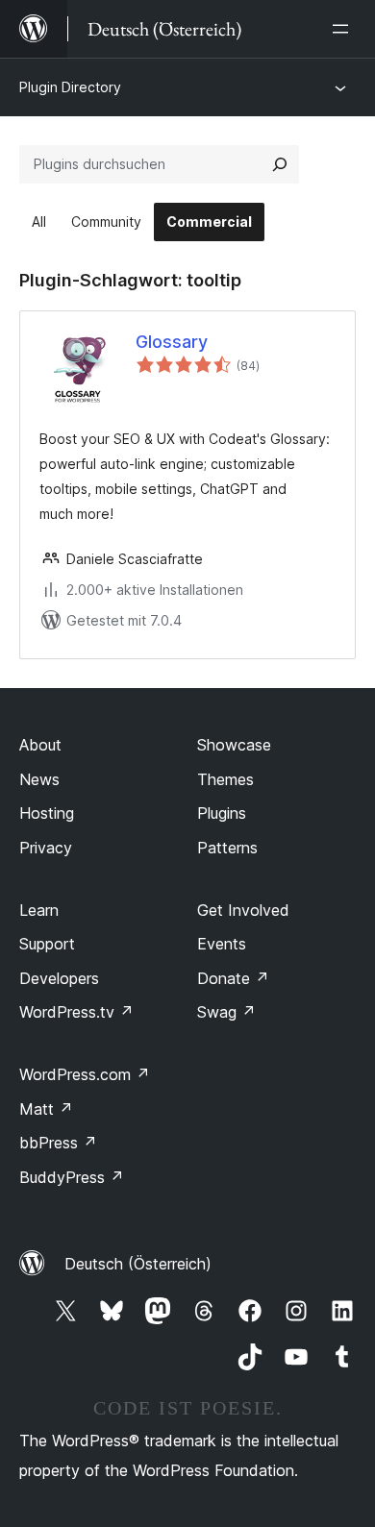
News (39, 779)
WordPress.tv (76, 1012)
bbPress (58, 1142)
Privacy (45, 847)
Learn (39, 910)
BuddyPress (71, 1177)
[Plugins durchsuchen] (280, 164)
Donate (233, 978)
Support (47, 943)
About (40, 744)
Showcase (234, 744)
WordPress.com (84, 1074)
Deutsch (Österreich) (138, 1263)
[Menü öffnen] (344, 29)
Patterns (227, 847)
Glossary (172, 342)
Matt (46, 1109)
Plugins (221, 813)
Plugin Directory (70, 87)
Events (221, 943)
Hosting (46, 813)
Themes (225, 779)
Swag (226, 1012)
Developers (59, 978)
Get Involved (243, 910)
